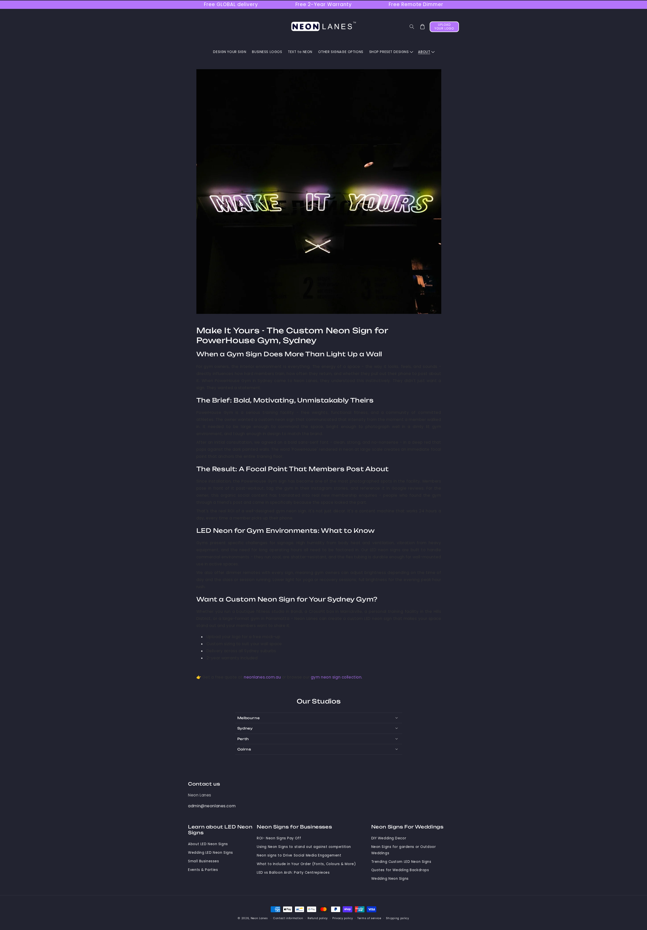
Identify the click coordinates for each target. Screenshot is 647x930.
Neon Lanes (199, 795)
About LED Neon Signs (208, 844)
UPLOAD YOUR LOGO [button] (444, 26)
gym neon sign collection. (336, 677)
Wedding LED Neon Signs (210, 852)
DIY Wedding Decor (388, 838)
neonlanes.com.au (262, 677)
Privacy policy (342, 918)
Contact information (288, 918)
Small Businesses (203, 861)
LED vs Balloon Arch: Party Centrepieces (293, 872)
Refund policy (318, 918)
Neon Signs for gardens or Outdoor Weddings (403, 849)
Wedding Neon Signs (390, 878)
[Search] (412, 26)
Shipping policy (397, 918)
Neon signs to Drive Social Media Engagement (299, 855)
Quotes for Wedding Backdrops (400, 870)
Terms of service (369, 918)
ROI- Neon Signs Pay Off (279, 838)
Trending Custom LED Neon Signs (401, 861)
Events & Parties (203, 869)
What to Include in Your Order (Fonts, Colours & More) (306, 864)
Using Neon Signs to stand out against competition (304, 846)
